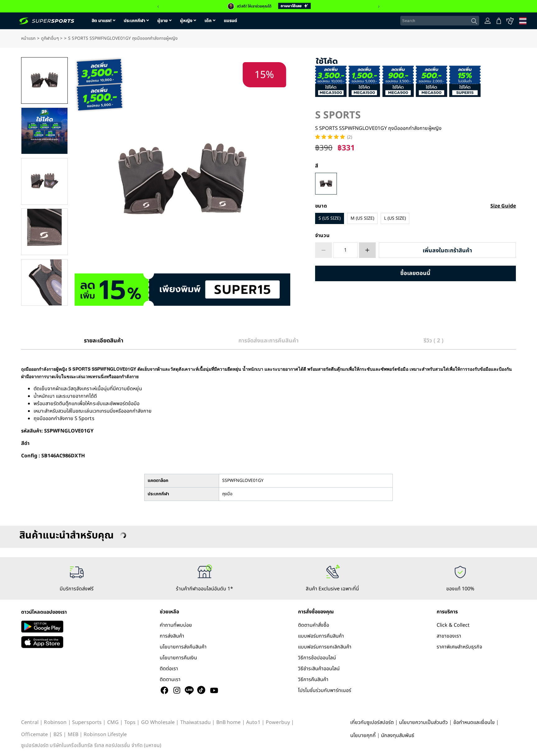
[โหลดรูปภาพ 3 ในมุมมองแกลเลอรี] (44, 181)
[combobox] (439, 21)
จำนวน (322, 235)
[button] (158, 6)
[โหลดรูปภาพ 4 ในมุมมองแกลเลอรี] (44, 231)
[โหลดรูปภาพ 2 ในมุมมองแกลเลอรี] (44, 131)
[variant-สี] (326, 184)
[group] (268, 6)
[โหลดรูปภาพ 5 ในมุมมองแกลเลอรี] (44, 282)
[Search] (474, 21)
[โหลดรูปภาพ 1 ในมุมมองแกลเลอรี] (44, 80)
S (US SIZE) (330, 218)
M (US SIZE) (362, 218)
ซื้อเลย (415, 273)
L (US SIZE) (395, 218)
